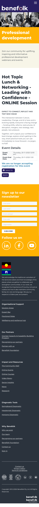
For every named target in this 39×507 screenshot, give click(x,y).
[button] (35, 501)
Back (5, 175)
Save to (9, 170)
